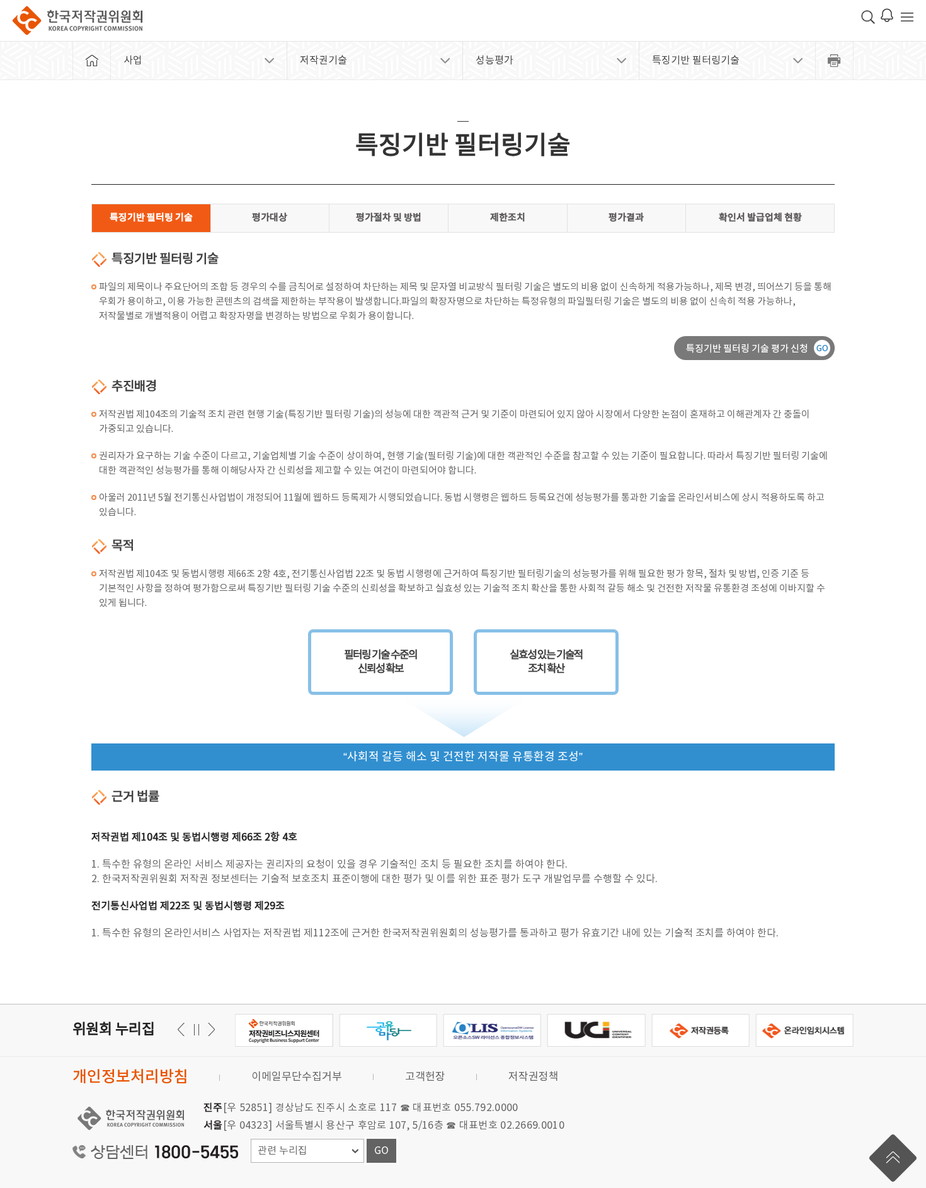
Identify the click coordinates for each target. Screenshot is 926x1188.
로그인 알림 (887, 15)
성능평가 (494, 60)
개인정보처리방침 (130, 1077)
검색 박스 (868, 17)
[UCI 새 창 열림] (596, 1030)
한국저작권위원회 (77, 20)
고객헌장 (425, 1077)
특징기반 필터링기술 (696, 60)
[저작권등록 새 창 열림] (700, 1030)
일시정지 (196, 1029)
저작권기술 (323, 60)
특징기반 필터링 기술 (151, 218)
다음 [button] (183, 1029)
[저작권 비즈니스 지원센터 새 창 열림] (284, 1030)
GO (381, 1150)
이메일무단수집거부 (296, 1077)
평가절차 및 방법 (388, 218)
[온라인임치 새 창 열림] (805, 1030)
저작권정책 (533, 1077)
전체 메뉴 (907, 17)
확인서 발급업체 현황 (760, 218)
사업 (132, 60)
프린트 (835, 60)
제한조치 (507, 218)
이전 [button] (209, 1029)
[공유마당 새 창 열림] (388, 1030)
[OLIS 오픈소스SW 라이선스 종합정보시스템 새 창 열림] (492, 1030)
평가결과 (626, 218)
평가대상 (269, 218)
